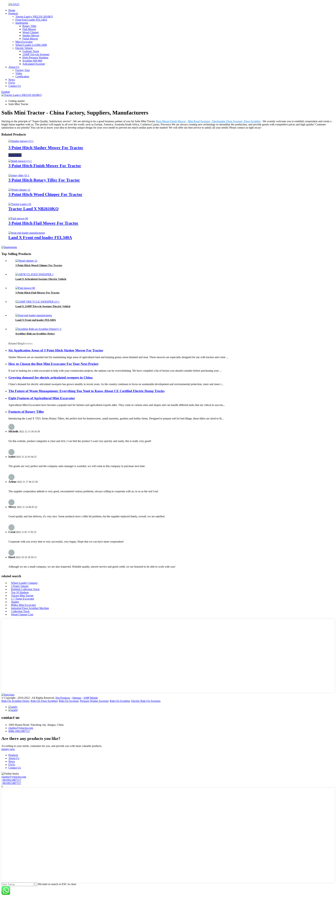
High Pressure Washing (35, 57)
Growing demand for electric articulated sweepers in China (50, 377)
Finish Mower (30, 38)
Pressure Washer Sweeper (94, 700)
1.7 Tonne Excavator (22, 598)
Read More (15, 155)
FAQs (11, 82)
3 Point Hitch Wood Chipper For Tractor (45, 194)
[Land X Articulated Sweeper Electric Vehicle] (34, 274)
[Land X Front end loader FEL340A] (26, 232)
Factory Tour (22, 70)
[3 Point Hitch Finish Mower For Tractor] (20, 161)
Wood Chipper (30, 32)
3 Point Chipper (20, 586)
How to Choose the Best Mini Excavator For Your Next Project (53, 364)
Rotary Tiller (29, 26)
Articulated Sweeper (33, 63)
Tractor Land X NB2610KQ (33, 208)
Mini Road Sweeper (199, 121)
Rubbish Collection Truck (25, 589)
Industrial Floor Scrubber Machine (30, 608)
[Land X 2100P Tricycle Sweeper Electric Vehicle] (37, 301)
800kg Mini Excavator (23, 604)
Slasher (15, 601)
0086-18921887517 (19, 731)
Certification (22, 76)
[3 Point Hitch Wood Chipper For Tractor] (19, 189)
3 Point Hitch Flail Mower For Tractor (43, 223)
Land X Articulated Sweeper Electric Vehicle (40, 279)
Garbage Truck (30, 51)
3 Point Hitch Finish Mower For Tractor (44, 165)
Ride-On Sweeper (69, 700)
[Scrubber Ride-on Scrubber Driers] (38, 328)
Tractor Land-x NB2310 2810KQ (34, 16)
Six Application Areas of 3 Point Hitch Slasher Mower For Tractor (55, 350)
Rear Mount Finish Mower (171, 121)
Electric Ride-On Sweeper (145, 700)
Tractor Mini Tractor (22, 595)
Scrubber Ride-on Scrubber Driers (35, 333)
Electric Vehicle (24, 48)
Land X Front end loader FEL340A (40, 237)
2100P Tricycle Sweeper (35, 54)
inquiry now (8, 749)
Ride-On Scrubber (120, 700)
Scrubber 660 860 (32, 60)
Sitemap (76, 697)
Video (18, 73)
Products (13, 13)
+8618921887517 (11, 779)
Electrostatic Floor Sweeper (227, 121)
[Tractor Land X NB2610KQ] (19, 204)
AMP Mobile (90, 697)
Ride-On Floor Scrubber (44, 700)
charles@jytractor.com (20, 727)
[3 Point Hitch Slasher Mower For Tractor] (21, 141)
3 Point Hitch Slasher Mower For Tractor (45, 147)
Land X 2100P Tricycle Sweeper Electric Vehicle (43, 306)
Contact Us (14, 85)
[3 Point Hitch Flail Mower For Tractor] (18, 218)
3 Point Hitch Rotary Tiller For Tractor (44, 180)
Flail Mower (29, 29)
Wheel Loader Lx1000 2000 (31, 44)
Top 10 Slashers (20, 592)
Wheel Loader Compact (24, 582)
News (11, 79)
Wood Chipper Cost (22, 614)
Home (11, 10)
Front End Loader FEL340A (31, 19)
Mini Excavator (24, 41)
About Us (13, 66)
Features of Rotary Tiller (26, 411)
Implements (21, 22)
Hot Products (62, 697)
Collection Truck (20, 611)
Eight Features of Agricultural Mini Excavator (41, 398)
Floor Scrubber (252, 121)
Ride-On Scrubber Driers (15, 700)
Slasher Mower (30, 35)
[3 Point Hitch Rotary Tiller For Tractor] (18, 175)
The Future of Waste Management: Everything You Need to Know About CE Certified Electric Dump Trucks (86, 391)
